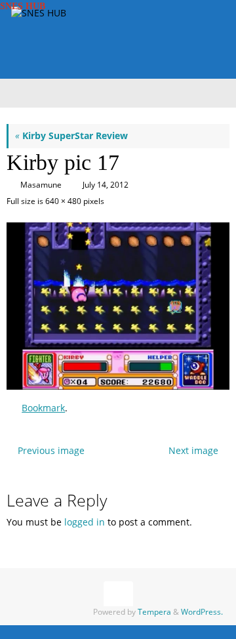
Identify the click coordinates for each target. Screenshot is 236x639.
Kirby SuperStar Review (71, 136)
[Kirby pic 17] (118, 306)
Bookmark (43, 408)
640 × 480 (63, 201)
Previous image (51, 451)
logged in (84, 522)
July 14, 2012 (105, 184)
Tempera (154, 611)
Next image (193, 451)
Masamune (41, 184)
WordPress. (202, 611)
